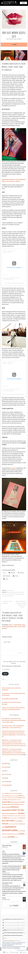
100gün (3, 793)
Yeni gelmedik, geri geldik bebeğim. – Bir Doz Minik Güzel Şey (14, 734)
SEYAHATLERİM (5, 785)
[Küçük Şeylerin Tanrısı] (24, 886)
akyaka (10, 793)
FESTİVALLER (5, 767)
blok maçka (16, 592)
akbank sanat (9, 592)
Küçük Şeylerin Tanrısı (7, 883)
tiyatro (14, 833)
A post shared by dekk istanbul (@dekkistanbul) (14, 394)
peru (22, 821)
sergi (5, 595)
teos (12, 834)
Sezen (24, 745)
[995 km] (24, 901)
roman (10, 823)
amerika (20, 793)
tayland (23, 830)
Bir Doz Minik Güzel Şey (14, 34)
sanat (3, 595)
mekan (8, 818)
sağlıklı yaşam (22, 823)
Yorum (20, 653)
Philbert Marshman (6, 873)
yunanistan (5, 837)
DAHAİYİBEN (5, 763)
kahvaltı (16, 815)
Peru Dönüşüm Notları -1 (7, 725)
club (17, 799)
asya (8, 795)
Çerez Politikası (17, 948)
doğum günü (17, 802)
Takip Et (5, 673)
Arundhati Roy (5, 884)
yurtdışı (11, 837)
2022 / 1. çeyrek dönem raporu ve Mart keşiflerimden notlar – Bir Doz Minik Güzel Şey (13, 626)
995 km (4, 898)
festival (15, 804)
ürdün (17, 837)
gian (7, 594)
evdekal (22, 802)
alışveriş (16, 793)
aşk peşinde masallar (13, 795)
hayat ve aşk (5, 813)
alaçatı (13, 793)
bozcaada (16, 797)
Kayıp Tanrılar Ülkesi (7, 845)
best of (6, 797)
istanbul (10, 590)
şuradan (13, 468)
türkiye (21, 834)
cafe (5, 799)
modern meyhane (11, 594)
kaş (2, 818)
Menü (14, 44)
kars (25, 815)
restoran (17, 594)
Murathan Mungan (6, 899)
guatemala (21, 804)
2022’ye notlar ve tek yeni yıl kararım (7, 602)
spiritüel (19, 830)
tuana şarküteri (10, 595)
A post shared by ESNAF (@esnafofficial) (14, 283)
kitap (5, 818)
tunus (17, 833)
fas (11, 804)
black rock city (11, 797)
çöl (14, 837)
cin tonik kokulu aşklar (11, 799)
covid (19, 799)
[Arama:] (14, 679)
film (18, 804)
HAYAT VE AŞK (5, 774)
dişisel (12, 802)
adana (7, 793)
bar (13, 592)
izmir (13, 815)
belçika (3, 797)
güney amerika (6, 807)
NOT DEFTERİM (5, 781)
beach (23, 795)
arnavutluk (4, 795)
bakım (18, 795)
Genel (7, 590)
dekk (20, 592)
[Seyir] (24, 854)
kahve (19, 815)
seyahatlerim (10, 827)
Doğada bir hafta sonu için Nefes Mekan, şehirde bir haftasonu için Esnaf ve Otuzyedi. (20, 604)
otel (19, 821)
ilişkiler (16, 813)
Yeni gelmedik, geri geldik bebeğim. (10, 698)
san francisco (16, 823)
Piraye (4, 852)
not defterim (22, 818)
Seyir (3, 851)
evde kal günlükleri (6, 804)
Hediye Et (23, 3)
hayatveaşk (12, 813)
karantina (22, 815)
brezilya (20, 797)
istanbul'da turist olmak (7, 815)
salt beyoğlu (21, 594)
